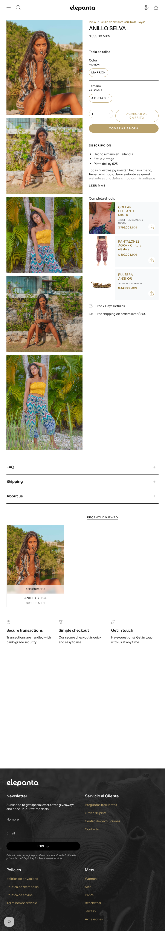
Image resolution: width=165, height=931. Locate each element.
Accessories (94, 919)
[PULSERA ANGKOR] (102, 284)
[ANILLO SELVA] (35, 559)
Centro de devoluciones (102, 821)
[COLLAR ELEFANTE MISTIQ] (102, 218)
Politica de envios (19, 895)
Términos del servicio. (50, 858)
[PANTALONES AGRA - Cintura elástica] (102, 251)
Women (91, 879)
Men (88, 887)
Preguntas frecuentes (101, 805)
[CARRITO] (156, 7)
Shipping (14, 481)
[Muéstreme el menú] (8, 7)
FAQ (10, 467)
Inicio (92, 22)
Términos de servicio (21, 903)
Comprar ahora (124, 128)
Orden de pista (96, 813)
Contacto (92, 829)
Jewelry (90, 911)
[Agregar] (151, 227)
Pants (89, 895)
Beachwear (93, 903)
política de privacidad (22, 879)
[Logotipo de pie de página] (22, 782)
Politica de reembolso (22, 887)
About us (14, 496)
